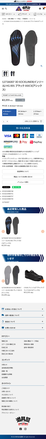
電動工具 (5, 341)
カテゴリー (9, 14)
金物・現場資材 (29, 347)
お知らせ (4, 365)
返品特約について (23, 171)
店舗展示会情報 (7, 374)
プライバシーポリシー (8, 413)
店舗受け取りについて (9, 398)
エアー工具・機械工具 (9, 344)
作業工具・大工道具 (8, 351)
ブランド (24, 14)
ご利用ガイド (6, 388)
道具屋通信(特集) (7, 368)
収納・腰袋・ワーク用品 (14, 19)
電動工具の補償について (10, 401)
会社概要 (5, 377)
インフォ (39, 14)
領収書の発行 (6, 406)
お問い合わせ (6, 391)
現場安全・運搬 (29, 344)
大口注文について (7, 395)
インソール (32, 19)
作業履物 (24, 19)
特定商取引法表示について (10, 409)
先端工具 (5, 347)
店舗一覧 (5, 371)
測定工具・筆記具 (7, 354)
